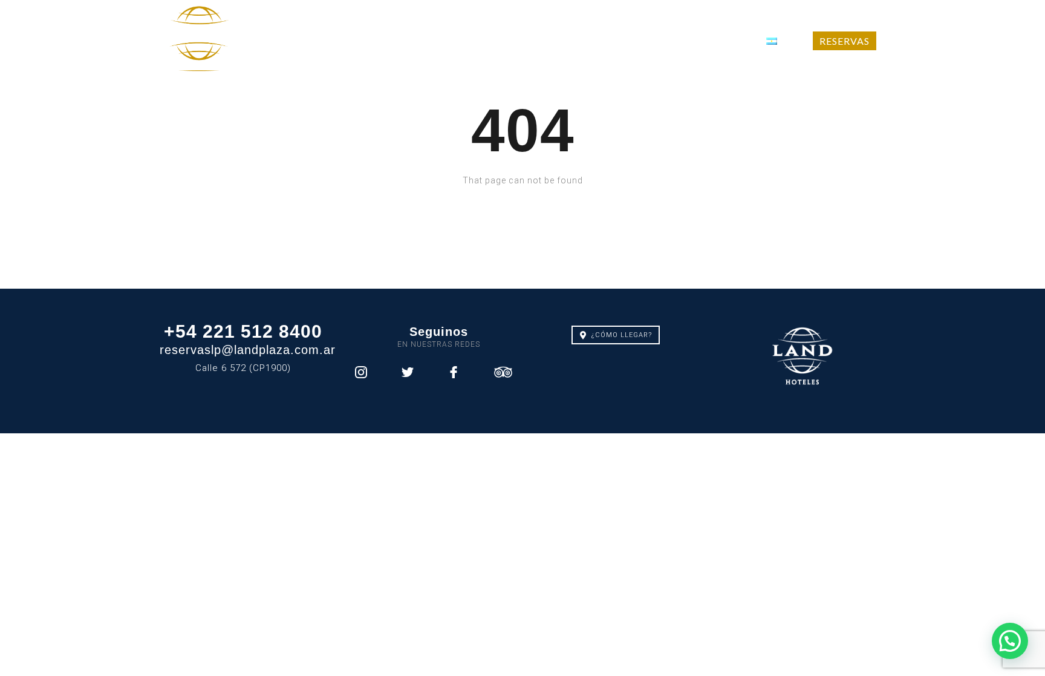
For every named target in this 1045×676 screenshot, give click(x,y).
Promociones (385, 41)
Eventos (644, 41)
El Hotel (302, 41)
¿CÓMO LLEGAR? (621, 335)
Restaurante (567, 41)
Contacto (714, 41)
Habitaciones (477, 41)
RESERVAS (844, 41)
